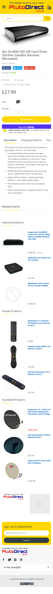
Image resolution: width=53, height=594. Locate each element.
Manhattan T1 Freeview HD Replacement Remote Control (39, 323)
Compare (20, 80)
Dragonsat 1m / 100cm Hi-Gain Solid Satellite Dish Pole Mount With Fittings (39, 411)
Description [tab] (10, 140)
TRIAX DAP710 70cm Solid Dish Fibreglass (39, 462)
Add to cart (28, 119)
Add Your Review (8, 63)
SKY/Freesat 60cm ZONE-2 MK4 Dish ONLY (39, 436)
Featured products (13, 222)
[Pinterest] (21, 560)
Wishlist (7, 80)
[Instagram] (15, 560)
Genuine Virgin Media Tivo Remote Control (39, 347)
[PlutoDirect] (26, 6)
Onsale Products (12, 311)
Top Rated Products (13, 399)
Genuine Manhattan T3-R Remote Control (39, 373)
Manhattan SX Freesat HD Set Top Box (39, 259)
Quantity (5, 108)
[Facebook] (3, 560)
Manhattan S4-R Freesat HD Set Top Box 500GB (38, 284)
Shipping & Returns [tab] (31, 140)
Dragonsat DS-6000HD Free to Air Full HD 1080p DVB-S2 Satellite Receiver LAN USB (39, 235)
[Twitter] (9, 560)
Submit (26, 540)
